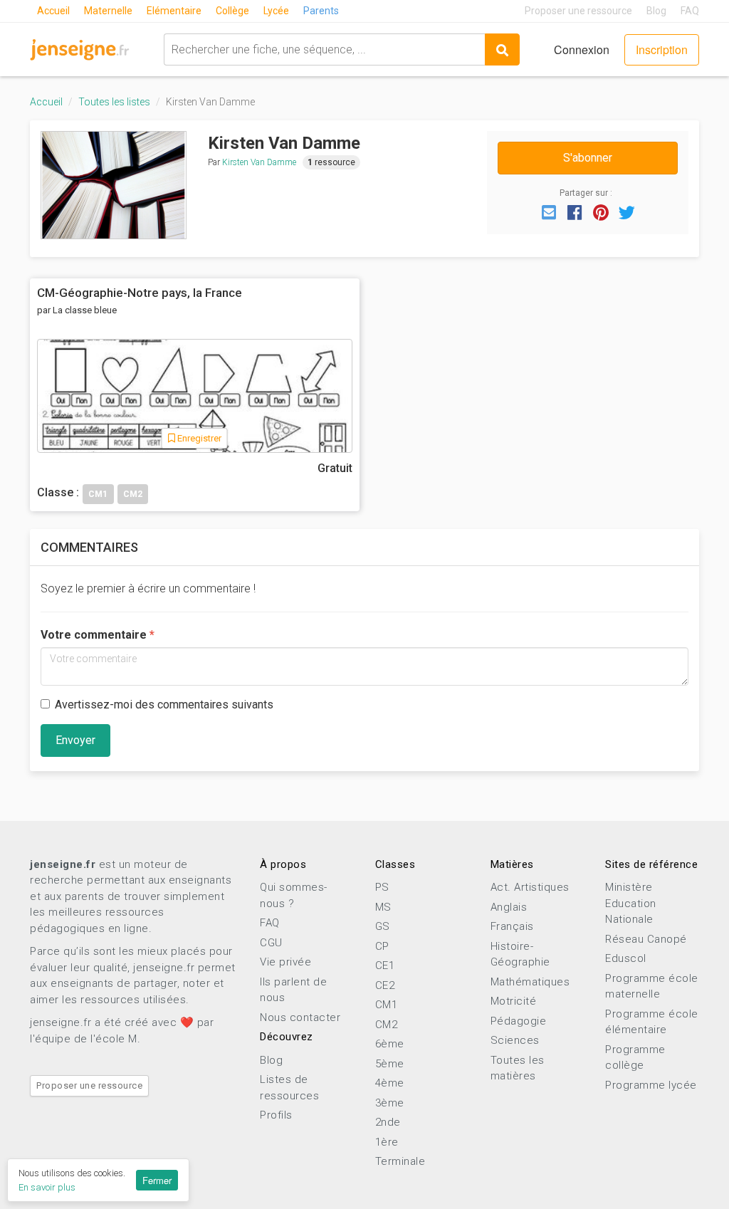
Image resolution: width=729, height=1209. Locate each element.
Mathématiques (530, 981)
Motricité (514, 1001)
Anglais (509, 907)
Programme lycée (651, 1085)
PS (382, 887)
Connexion (581, 49)
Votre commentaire (94, 635)
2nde (388, 1122)
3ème (389, 1103)
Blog (656, 10)
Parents (321, 10)
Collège (232, 10)
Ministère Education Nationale (630, 903)
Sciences (515, 1040)
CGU (271, 942)
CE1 (385, 965)
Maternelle (108, 10)
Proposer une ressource (578, 10)
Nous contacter (300, 1017)
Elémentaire (174, 10)
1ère (387, 1142)
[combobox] (324, 49)
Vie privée (285, 962)
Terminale (400, 1161)
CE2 (385, 985)
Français (512, 926)
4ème (389, 1083)
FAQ (690, 10)
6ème (389, 1043)
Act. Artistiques (530, 887)
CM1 (386, 1004)
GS (382, 926)
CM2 (386, 1024)
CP (382, 946)
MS (383, 907)
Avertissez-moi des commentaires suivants (164, 704)
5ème (389, 1063)
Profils (276, 1115)
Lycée (276, 10)
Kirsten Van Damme (259, 162)
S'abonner (587, 157)
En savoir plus (47, 1187)
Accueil (53, 10)
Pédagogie (519, 1021)
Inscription (662, 49)
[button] (549, 211)
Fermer (157, 1180)
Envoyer (75, 740)
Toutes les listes (114, 102)
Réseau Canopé (646, 939)
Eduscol (625, 958)
